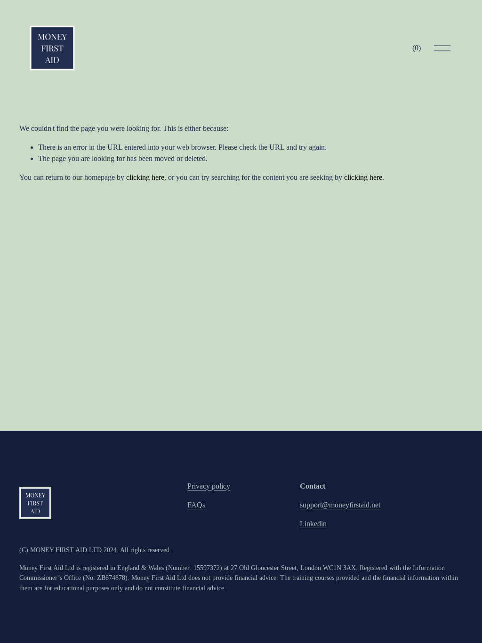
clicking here (145, 177)
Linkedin (313, 524)
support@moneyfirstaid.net (340, 505)
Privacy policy (208, 486)
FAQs (196, 505)
